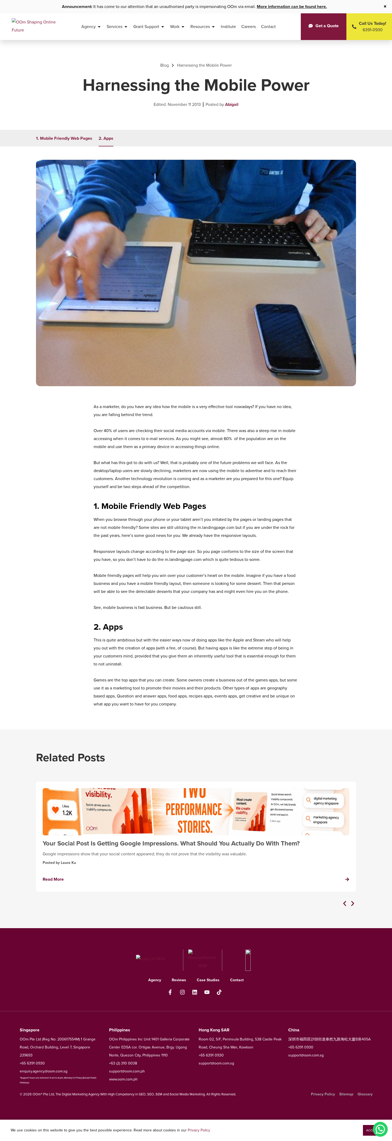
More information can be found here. (292, 6)
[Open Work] (183, 26)
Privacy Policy (199, 1130)
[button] (344, 903)
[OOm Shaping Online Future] (34, 26)
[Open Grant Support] (163, 26)
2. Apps (106, 138)
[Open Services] (126, 26)
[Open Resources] (213, 26)
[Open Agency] (99, 26)
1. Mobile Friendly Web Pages (64, 138)
